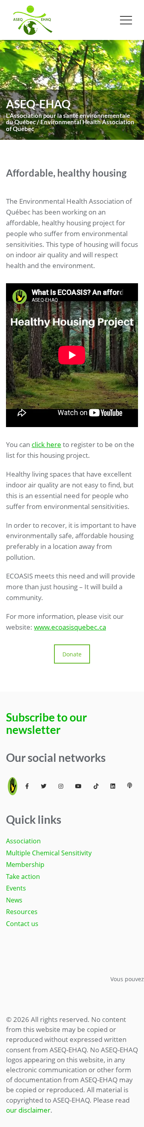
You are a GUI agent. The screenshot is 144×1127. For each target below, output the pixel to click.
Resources (22, 911)
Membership (25, 864)
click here (46, 444)
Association (23, 841)
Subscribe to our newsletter (46, 723)
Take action (23, 876)
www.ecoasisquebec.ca (70, 627)
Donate (72, 654)
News (14, 900)
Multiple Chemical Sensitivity (49, 853)
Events (16, 888)
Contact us (22, 923)
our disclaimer (28, 1110)
